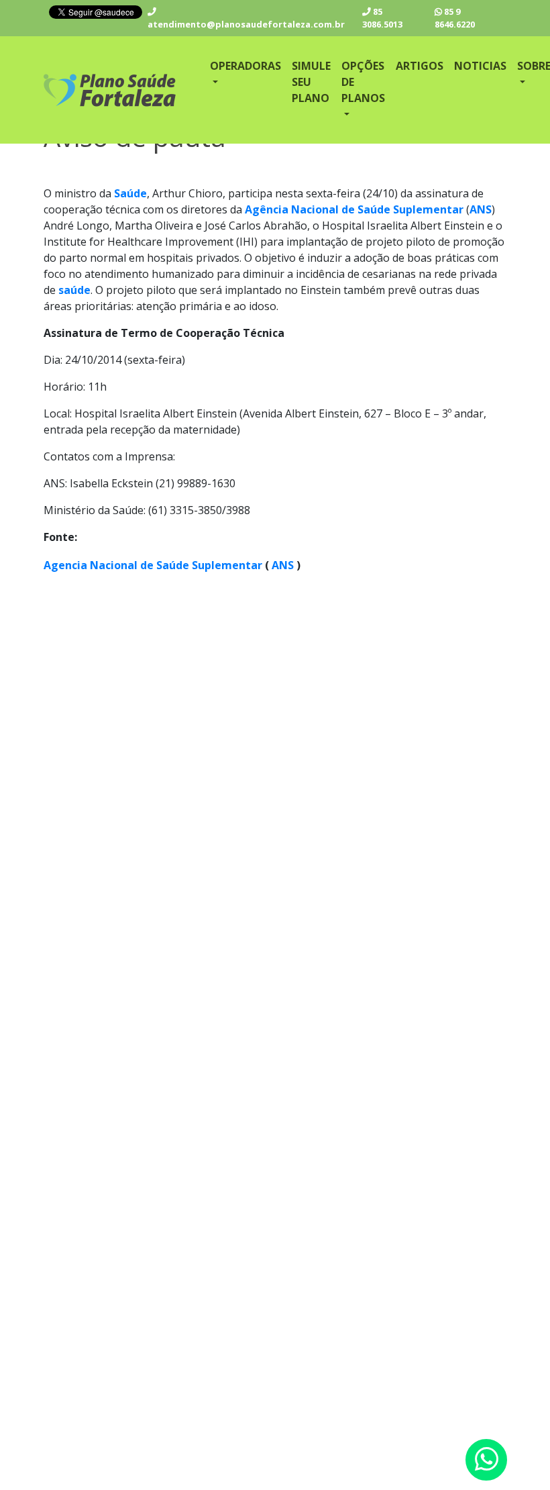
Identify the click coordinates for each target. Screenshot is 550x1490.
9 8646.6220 (455, 17)
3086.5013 (382, 17)
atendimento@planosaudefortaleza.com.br (246, 24)
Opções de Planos (363, 81)
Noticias (480, 65)
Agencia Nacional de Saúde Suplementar (153, 565)
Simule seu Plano (311, 81)
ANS (283, 565)
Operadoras (245, 65)
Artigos (419, 65)
